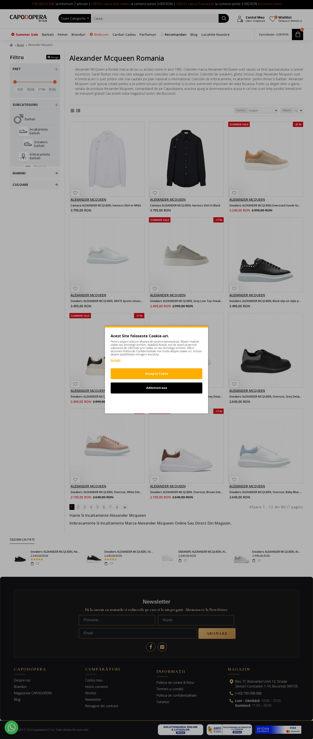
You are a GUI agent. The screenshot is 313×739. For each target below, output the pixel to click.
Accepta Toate (156, 373)
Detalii (116, 360)
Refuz (156, 402)
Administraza (156, 388)
